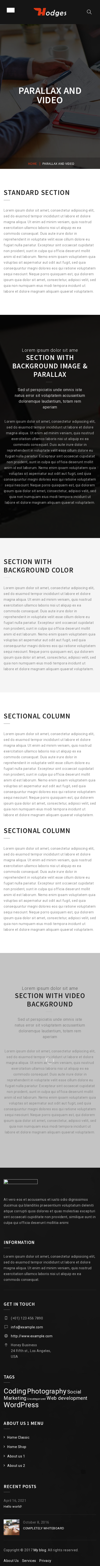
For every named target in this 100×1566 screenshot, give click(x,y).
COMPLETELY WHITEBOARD (43, 1528)
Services (29, 1561)
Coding (15, 1391)
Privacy (45, 1561)
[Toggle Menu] (11, 10)
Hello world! (13, 1506)
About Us (11, 1561)
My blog (39, 1550)
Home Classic (18, 1437)
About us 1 (16, 1456)
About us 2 (16, 1466)
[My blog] (50, 12)
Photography (47, 1391)
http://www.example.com (31, 1336)
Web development (67, 1398)
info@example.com (27, 1327)
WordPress (21, 1405)
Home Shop (16, 1447)
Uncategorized (36, 1398)
